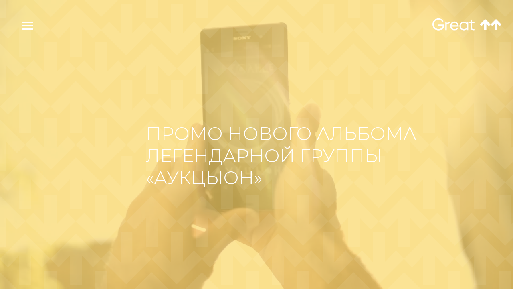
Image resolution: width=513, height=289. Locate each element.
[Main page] (453, 25)
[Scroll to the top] (490, 25)
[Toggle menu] (23, 26)
